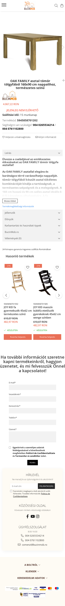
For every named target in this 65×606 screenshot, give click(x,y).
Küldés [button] (32, 462)
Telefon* (13, 417)
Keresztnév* (14, 406)
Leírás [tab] (8, 152)
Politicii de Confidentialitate (40, 453)
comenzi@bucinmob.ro (34, 544)
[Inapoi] (62, 80)
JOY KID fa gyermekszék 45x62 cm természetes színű (18, 310)
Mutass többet (10, 201)
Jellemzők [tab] (10, 212)
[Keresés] (56, 6)
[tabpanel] (32, 44)
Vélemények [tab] (13, 238)
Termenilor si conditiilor (27, 456)
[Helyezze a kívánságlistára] (27, 267)
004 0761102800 (34, 540)
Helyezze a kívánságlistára (17, 137)
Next (62, 47)
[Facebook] (27, 516)
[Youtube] (32, 516)
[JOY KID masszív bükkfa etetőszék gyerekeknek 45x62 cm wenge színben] (47, 282)
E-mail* (12, 382)
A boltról (31, 564)
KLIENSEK (31, 571)
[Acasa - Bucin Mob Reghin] (21, 6)
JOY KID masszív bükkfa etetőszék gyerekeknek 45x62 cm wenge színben (47, 312)
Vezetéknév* (15, 394)
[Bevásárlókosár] (61, 6)
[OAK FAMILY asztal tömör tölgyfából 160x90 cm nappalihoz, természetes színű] (32, 44)
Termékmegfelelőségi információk (18, 206)
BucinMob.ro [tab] (12, 232)
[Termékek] (4, 5)
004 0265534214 (34, 535)
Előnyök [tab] (9, 219)
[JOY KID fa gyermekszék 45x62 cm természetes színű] (18, 282)
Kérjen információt (47, 137)
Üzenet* (13, 429)
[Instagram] (37, 516)
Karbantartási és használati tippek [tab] (23, 225)
